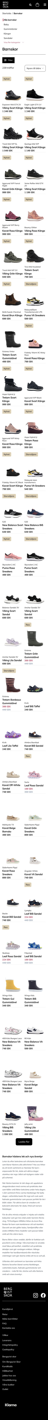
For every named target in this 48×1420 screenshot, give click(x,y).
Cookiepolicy (8, 1349)
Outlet (5, 1389)
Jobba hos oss (9, 1375)
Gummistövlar (10, 29)
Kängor (7, 33)
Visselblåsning (9, 1380)
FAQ (4, 1323)
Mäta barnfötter (10, 1319)
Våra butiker (8, 1384)
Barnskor (18, 13)
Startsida (6, 13)
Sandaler (8, 38)
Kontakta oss (8, 1328)
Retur (5, 1314)
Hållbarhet (7, 1371)
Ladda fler (24, 1141)
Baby (6, 24)
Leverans (6, 1340)
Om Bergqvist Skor (11, 1361)
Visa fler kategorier (12, 42)
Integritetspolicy (10, 1345)
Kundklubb (7, 1366)
